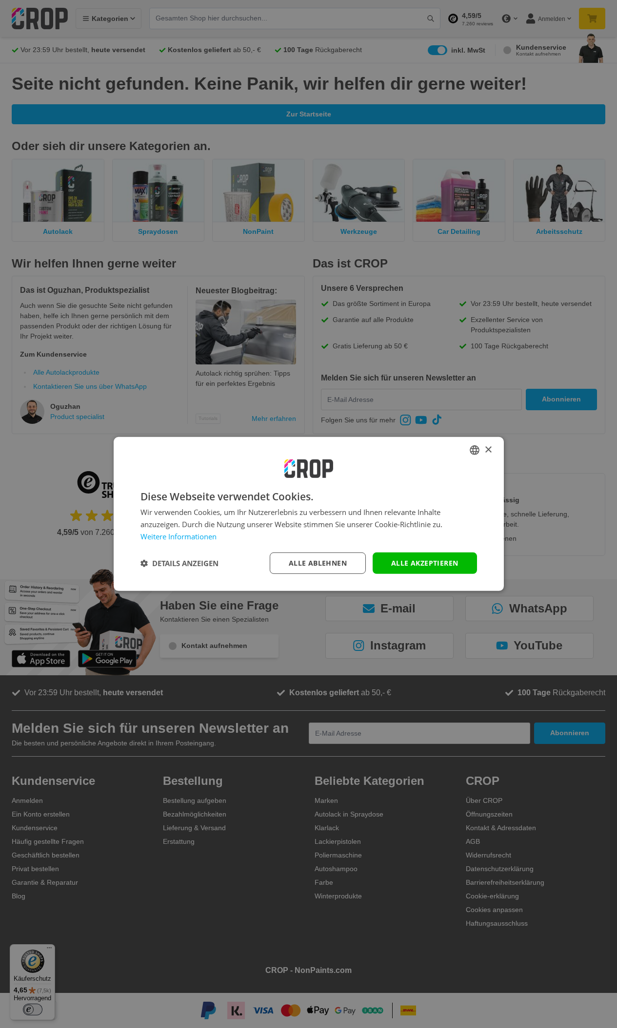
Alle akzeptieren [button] (424, 562)
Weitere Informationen (178, 536)
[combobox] (474, 450)
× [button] (488, 449)
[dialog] (309, 514)
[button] (179, 563)
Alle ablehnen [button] (318, 562)
